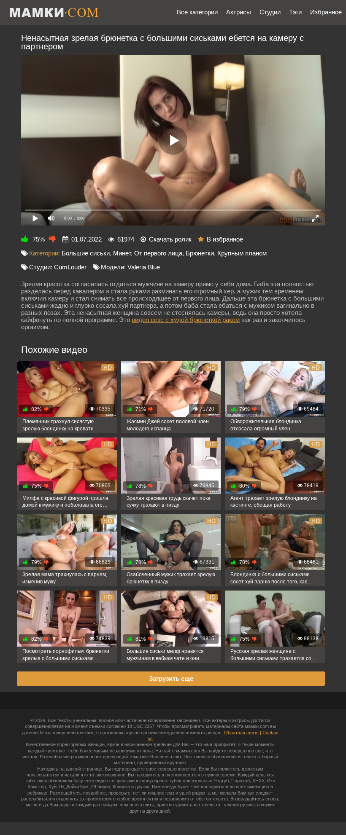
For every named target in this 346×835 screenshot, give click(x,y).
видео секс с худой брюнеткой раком (186, 319)
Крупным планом (242, 253)
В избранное (225, 239)
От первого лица (158, 253)
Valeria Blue (143, 267)
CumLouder (70, 267)
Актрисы (238, 12)
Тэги (295, 12)
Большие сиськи (86, 253)
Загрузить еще (171, 678)
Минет (122, 253)
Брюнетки (200, 253)
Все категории (197, 12)
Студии (270, 12)
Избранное (326, 12)
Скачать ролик (170, 239)
